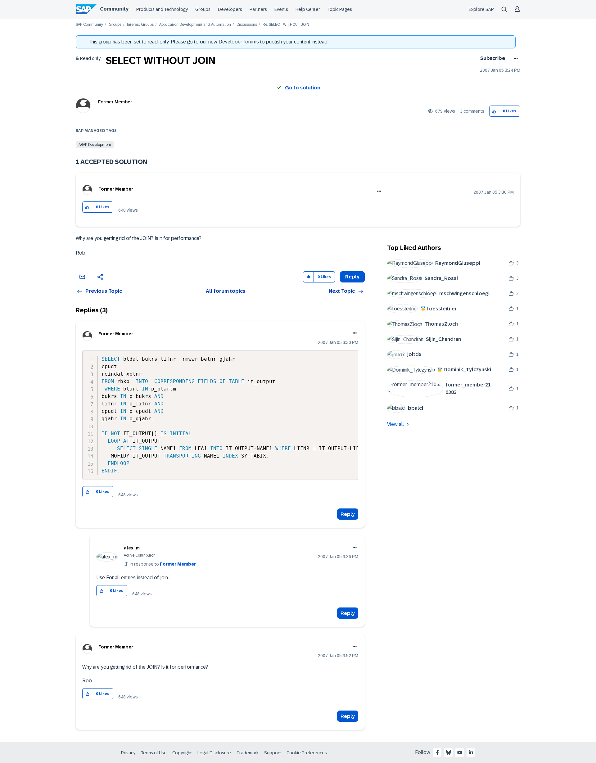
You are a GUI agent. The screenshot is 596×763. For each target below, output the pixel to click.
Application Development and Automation (195, 25)
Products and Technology (162, 9)
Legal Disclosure (214, 752)
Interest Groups (140, 25)
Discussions (247, 25)
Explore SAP (481, 9)
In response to (163, 564)
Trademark (248, 752)
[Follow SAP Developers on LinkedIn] (470, 752)
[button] (494, 111)
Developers (230, 9)
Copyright (182, 752)
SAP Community (89, 25)
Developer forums (239, 41)
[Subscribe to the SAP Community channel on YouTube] (459, 752)
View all (395, 424)
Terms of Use (154, 752)
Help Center (308, 9)
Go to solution (302, 87)
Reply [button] (352, 276)
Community (114, 8)
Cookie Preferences (307, 752)
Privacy (128, 752)
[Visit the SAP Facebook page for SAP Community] (437, 752)
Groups (202, 9)
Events (281, 9)
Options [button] (514, 58)
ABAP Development (95, 144)
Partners (258, 9)
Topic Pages (339, 9)
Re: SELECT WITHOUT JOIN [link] (286, 25)
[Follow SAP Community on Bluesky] (448, 752)
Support (272, 752)
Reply (348, 514)
